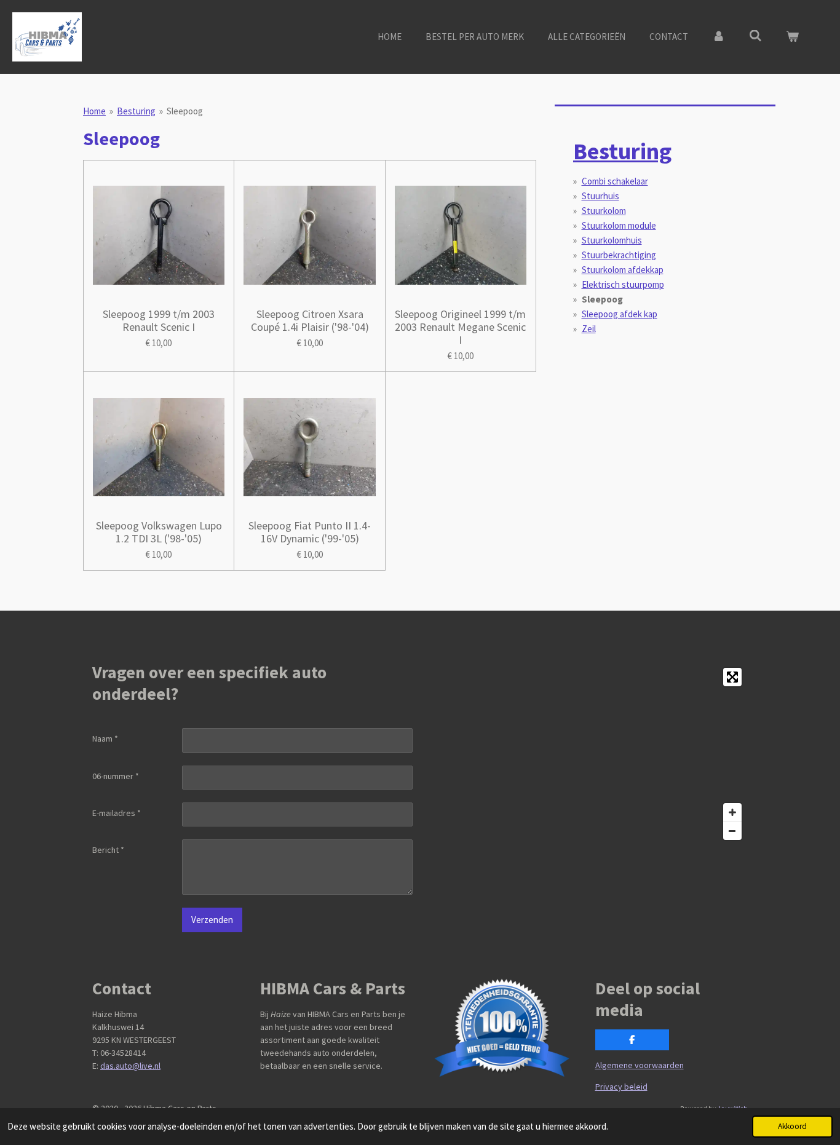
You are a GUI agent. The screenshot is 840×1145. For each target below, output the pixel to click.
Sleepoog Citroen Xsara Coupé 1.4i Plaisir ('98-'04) (310, 320)
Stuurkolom (604, 210)
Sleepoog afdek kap (619, 314)
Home (94, 111)
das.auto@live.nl (130, 1065)
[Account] (718, 37)
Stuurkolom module (619, 225)
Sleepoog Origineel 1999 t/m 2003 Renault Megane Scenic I (460, 326)
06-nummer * (115, 776)
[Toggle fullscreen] (732, 677)
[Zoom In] (732, 812)
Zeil (589, 329)
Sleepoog (185, 111)
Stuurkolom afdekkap (623, 269)
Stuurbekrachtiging (619, 255)
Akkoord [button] (792, 1126)
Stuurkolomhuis (612, 240)
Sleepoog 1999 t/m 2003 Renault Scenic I (159, 320)
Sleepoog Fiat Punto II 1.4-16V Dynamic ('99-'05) (309, 532)
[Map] (587, 754)
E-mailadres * (116, 812)
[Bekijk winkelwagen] (792, 37)
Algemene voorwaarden (639, 1065)
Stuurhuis (600, 196)
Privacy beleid (621, 1086)
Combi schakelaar (615, 181)
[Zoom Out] (732, 831)
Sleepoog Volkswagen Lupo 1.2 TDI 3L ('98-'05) (159, 532)
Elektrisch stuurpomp (623, 284)
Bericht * (108, 849)
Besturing (136, 111)
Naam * (105, 738)
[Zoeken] (755, 36)
